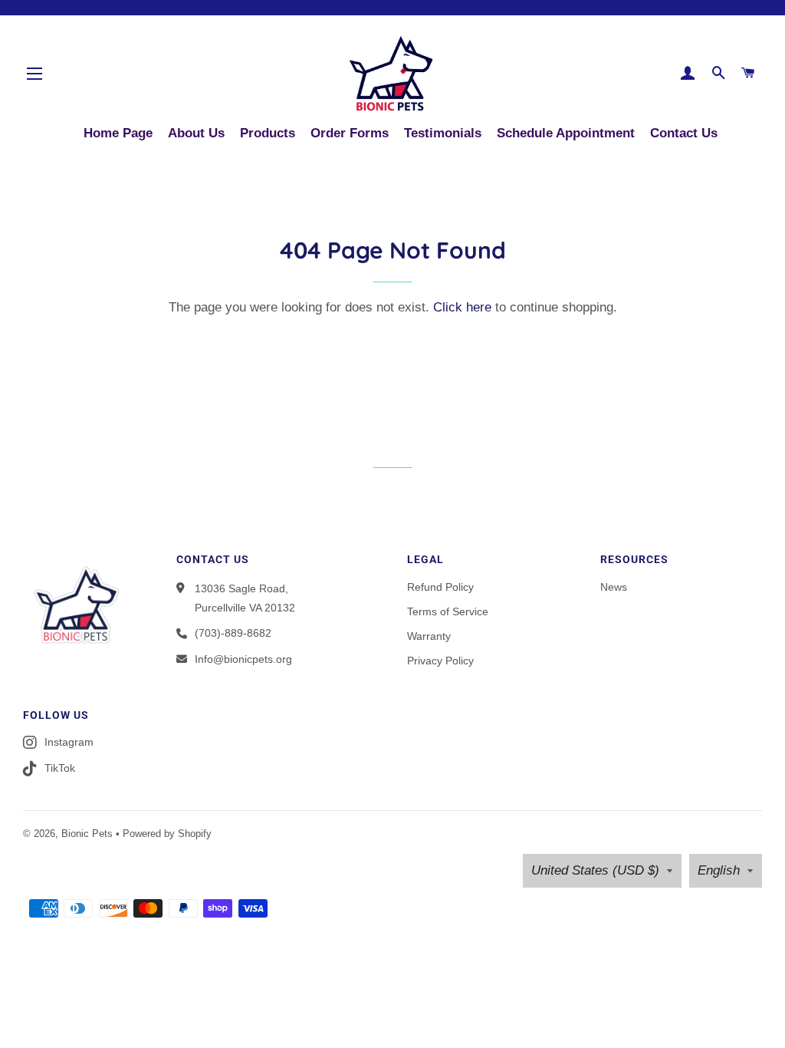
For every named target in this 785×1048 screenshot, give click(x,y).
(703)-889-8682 (233, 633)
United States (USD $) (595, 870)
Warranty (429, 636)
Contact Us (684, 133)
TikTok (59, 768)
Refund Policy (440, 587)
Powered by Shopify (167, 833)
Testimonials (442, 133)
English (719, 870)
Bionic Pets (87, 833)
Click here (462, 307)
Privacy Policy (440, 660)
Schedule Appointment (566, 133)
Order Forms (349, 133)
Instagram (69, 742)
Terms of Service (447, 611)
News (613, 587)
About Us (196, 133)
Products (267, 133)
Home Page (118, 133)
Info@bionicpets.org (243, 659)
